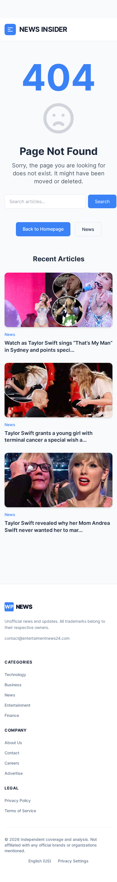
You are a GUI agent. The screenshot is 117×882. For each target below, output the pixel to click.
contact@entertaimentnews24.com (37, 638)
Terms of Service (20, 810)
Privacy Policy (18, 800)
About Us (13, 742)
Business (13, 684)
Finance (12, 715)
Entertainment (17, 705)
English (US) (39, 860)
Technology (15, 674)
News (88, 229)
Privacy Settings (73, 860)
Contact (12, 752)
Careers (12, 763)
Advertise (14, 773)
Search (102, 201)
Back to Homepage (43, 229)
